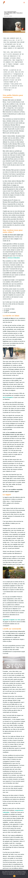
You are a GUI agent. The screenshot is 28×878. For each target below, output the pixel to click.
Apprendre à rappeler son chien (12, 620)
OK (14, 876)
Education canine (8, 16)
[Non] (26, 874)
